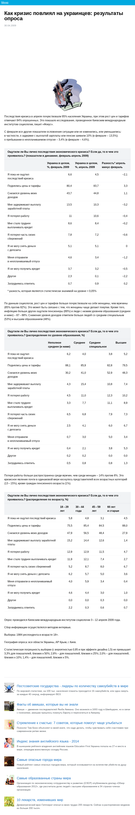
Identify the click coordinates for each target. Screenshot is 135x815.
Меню (4, 2)
